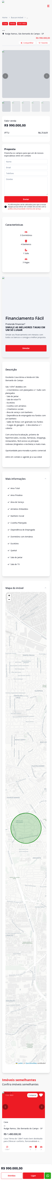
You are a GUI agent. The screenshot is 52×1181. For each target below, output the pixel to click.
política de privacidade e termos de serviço (24, 209)
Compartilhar (28, 43)
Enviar (26, 199)
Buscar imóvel (17, 17)
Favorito (44, 43)
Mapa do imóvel (14, 588)
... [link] (27, 17)
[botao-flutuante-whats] (48, 1175)
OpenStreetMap (31, 1063)
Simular (26, 348)
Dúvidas (11, 1175)
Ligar (33, 1175)
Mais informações (15, 478)
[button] (5, 76)
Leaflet (20, 1063)
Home (4, 17)
